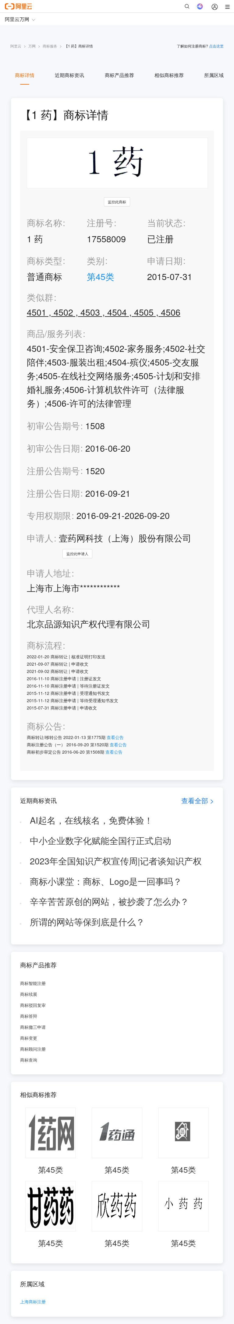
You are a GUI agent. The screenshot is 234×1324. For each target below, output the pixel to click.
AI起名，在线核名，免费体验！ (91, 820)
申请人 (40, 537)
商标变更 (28, 1038)
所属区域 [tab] (214, 75)
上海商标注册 (33, 1302)
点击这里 (216, 45)
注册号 (100, 222)
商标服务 (50, 45)
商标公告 (44, 726)
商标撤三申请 (33, 1027)
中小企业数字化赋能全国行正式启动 (100, 840)
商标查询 (28, 1060)
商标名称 (44, 222)
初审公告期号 (53, 425)
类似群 (40, 297)
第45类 (100, 276)
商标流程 (44, 645)
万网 (32, 45)
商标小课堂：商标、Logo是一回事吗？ (106, 881)
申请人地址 (49, 573)
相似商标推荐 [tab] (169, 75)
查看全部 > (197, 800)
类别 (96, 260)
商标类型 (44, 260)
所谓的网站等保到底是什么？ (87, 921)
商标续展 (28, 994)
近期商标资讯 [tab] (69, 75)
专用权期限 (49, 515)
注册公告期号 (53, 470)
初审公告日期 (53, 448)
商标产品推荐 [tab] (119, 75)
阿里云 (15, 45)
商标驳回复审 (33, 1005)
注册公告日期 (53, 493)
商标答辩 (28, 1016)
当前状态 (165, 222)
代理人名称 (49, 609)
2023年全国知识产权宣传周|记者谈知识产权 (116, 860)
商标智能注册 (33, 983)
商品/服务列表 (54, 333)
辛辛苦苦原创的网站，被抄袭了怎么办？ (109, 901)
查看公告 (115, 737)
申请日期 (165, 260)
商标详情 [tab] (24, 75)
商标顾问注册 (33, 1049)
